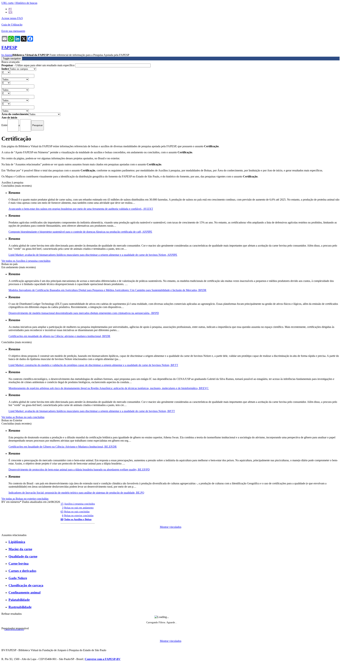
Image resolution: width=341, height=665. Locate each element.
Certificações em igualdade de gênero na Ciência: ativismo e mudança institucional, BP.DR (59, 336)
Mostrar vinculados (170, 526)
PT (10, 8)
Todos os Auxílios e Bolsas (77, 519)
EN (10, 12)
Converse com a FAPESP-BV (103, 659)
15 (62, 503)
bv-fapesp (6, 54)
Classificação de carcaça (26, 585)
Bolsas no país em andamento (79, 507)
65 (62, 511)
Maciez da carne (20, 549)
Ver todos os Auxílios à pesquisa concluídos (25, 260)
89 (62, 519)
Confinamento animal (24, 592)
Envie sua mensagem (13, 31)
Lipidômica (17, 542)
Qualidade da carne (23, 556)
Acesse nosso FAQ (12, 18)
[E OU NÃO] (5, 72)
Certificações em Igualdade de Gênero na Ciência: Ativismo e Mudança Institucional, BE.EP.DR (63, 446)
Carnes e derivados (22, 571)
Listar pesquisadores (14, 629)
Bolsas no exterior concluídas (78, 515)
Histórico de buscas (26, 2)
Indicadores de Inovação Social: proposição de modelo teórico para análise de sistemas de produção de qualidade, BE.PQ (76, 492)
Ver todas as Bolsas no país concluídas (22, 417)
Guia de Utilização (11, 24)
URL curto (7, 2)
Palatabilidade (19, 600)
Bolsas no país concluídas (77, 511)
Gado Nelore (18, 578)
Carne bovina (19, 563)
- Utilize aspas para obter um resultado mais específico (38, 65)
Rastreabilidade (20, 607)
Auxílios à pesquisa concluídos (79, 503)
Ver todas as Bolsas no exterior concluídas (24, 498)
